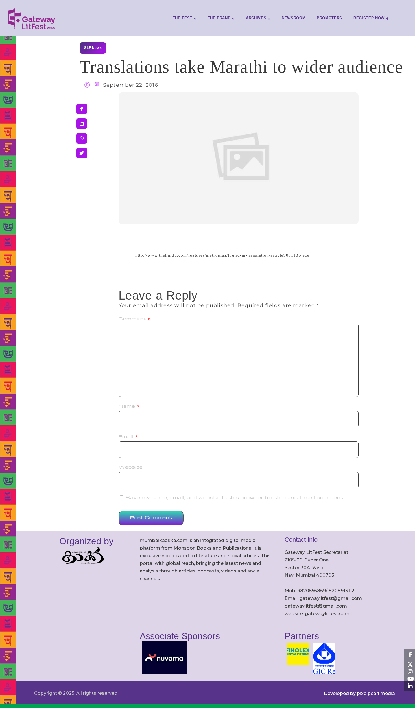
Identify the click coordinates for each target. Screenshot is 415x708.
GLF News (93, 47)
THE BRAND (219, 18)
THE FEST (182, 18)
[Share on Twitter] (81, 153)
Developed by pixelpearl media (359, 693)
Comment (135, 319)
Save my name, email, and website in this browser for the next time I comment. (235, 497)
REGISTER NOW (369, 18)
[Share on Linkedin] (81, 123)
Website (131, 467)
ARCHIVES (256, 18)
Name (129, 406)
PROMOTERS (329, 18)
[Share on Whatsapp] (81, 138)
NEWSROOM (293, 18)
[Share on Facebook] (81, 109)
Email (128, 436)
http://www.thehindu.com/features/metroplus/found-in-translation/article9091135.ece (222, 255)
